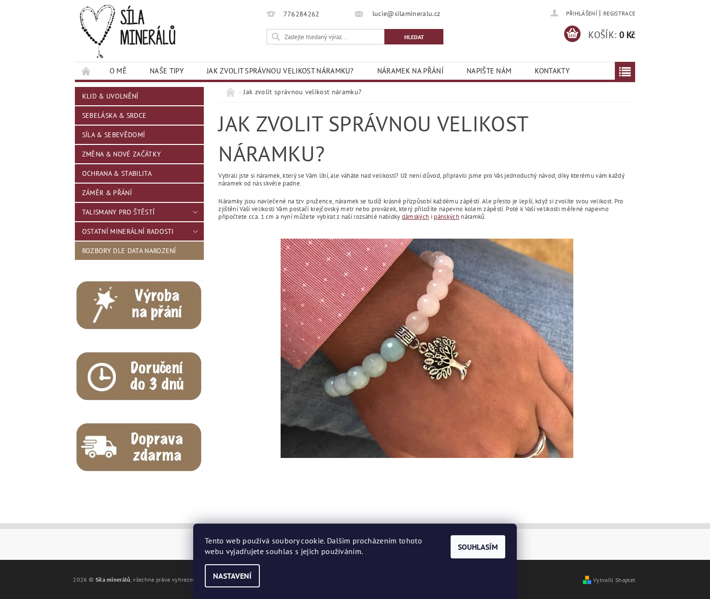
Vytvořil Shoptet (614, 580)
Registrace (619, 13)
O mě (118, 70)
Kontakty (552, 70)
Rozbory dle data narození (129, 250)
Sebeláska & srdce (114, 115)
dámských (415, 217)
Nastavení (232, 576)
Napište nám (489, 70)
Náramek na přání (410, 70)
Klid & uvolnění (110, 96)
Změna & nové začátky (121, 154)
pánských (446, 217)
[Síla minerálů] (127, 31)
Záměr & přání (107, 192)
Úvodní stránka (86, 70)
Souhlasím (478, 547)
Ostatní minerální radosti (128, 231)
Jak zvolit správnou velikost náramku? (280, 70)
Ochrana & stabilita (117, 173)
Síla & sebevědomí (113, 134)
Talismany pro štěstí (118, 212)
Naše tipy (167, 70)
